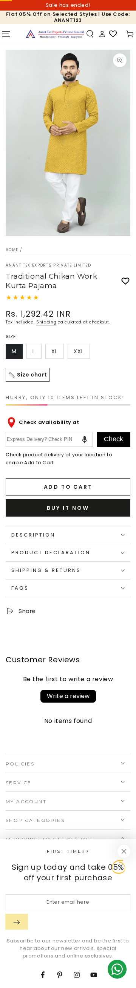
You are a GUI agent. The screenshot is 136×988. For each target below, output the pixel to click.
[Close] (124, 851)
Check (113, 439)
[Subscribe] (16, 922)
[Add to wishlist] (125, 281)
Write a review (68, 696)
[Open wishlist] (113, 34)
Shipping (46, 322)
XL (57, 353)
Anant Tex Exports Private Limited (48, 265)
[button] (90, 33)
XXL (81, 353)
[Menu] (6, 33)
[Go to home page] (55, 34)
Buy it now (68, 508)
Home (12, 250)
